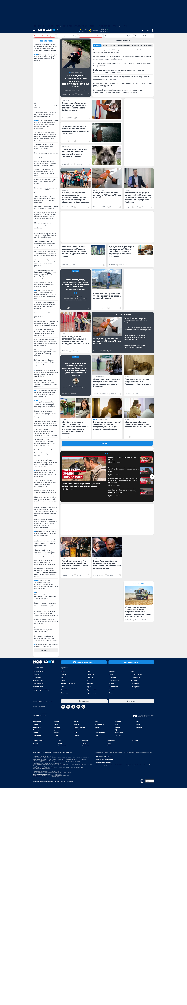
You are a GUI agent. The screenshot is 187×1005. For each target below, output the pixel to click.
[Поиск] (143, 30)
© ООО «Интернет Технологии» (64, 781)
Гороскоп (92, 26)
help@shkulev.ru (46, 768)
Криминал (90, 674)
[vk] (68, 707)
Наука (89, 687)
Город (63, 680)
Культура (90, 677)
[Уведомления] (148, 30)
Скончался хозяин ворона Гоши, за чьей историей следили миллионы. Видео (81, 484)
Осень (111, 674)
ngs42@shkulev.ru (55, 766)
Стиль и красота (136, 674)
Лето (88, 680)
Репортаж (138, 583)
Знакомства (50, 26)
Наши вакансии (38, 684)
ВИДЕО (107, 453)
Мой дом (90, 684)
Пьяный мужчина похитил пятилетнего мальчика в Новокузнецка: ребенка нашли (75, 81)
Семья (111, 693)
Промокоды (117, 26)
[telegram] (63, 707)
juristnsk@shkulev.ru (77, 767)
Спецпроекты (135, 687)
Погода (58, 26)
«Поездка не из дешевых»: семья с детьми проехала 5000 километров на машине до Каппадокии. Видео (123, 491)
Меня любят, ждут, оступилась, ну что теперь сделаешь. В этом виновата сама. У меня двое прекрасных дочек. (75, 284)
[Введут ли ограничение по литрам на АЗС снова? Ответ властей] (107, 178)
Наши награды (38, 680)
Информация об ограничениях (103, 756)
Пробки (94, 30)
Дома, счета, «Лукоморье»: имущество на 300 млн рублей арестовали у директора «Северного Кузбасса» (122, 251)
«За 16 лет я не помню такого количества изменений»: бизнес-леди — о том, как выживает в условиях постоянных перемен (75, 369)
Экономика (135, 684)
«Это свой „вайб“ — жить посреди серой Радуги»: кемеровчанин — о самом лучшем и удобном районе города (74, 251)
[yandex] (83, 707)
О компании (37, 677)
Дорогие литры (123, 314)
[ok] (73, 707)
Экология (134, 680)
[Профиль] (152, 30)
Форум (65, 26)
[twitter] (78, 707)
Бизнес (63, 674)
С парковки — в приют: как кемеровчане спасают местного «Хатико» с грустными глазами (75, 153)
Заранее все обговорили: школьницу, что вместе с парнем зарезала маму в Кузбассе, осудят (74, 106)
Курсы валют (102, 26)
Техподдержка (38, 687)
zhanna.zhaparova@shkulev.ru (41, 774)
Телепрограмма (75, 26)
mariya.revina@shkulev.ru (40, 777)
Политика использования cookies (104, 759)
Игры (125, 26)
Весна (63, 677)
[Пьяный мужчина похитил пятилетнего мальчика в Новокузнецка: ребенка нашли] (75, 53)
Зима (88, 671)
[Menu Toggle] (34, 30)
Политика (112, 677)
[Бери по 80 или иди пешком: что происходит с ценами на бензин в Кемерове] (107, 279)
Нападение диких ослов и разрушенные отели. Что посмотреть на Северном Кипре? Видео (123, 470)
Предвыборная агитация (41, 690)
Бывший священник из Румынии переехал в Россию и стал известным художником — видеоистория (123, 480)
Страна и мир (135, 677)
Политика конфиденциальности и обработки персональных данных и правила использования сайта (123, 765)
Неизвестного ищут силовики (75, 91)
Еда (62, 687)
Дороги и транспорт (68, 684)
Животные (65, 690)
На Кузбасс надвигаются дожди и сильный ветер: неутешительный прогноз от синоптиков (75, 129)
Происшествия (114, 680)
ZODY (110, 26)
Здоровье (64, 693)
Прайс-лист (37, 674)
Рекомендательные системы (103, 762)
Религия (112, 690)
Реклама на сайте (39, 671)
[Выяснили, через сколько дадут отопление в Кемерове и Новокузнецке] (139, 365)
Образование (91, 693)
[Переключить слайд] (152, 476)
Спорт (133, 671)
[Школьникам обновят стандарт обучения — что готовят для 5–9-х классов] (139, 408)
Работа (111, 684)
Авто (63, 671)
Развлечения (113, 687)
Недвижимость (38, 26)
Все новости (46, 41)
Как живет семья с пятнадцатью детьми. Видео (122, 458)
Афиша (84, 26)
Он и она (112, 671)
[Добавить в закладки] (88, 94)
